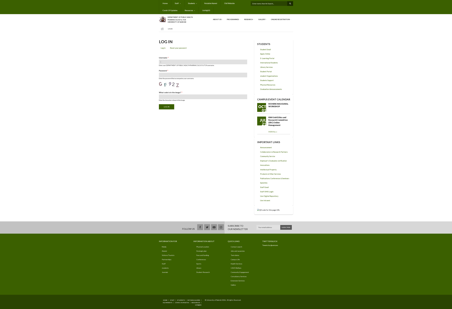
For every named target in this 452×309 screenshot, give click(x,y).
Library (198, 268)
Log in (164, 48)
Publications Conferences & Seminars (274, 178)
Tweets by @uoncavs (270, 245)
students (165, 268)
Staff (177, 3)
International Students (269, 63)
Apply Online (265, 54)
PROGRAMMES (233, 19)
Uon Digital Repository (269, 196)
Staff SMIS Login (266, 192)
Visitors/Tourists (168, 255)
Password (163, 71)
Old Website (229, 3)
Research (248, 19)
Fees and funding (202, 255)
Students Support (267, 80)
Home (165, 3)
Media (164, 247)
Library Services (266, 67)
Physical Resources (267, 85)
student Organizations (269, 76)
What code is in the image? (170, 92)
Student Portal (266, 71)
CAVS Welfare (236, 268)
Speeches (263, 183)
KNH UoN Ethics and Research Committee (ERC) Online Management (278, 121)
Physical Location (202, 247)
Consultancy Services (239, 276)
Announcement (266, 147)
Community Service (267, 156)
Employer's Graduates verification (273, 161)
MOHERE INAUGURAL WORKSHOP (278, 105)
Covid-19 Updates (170, 10)
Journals (165, 272)
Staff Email (264, 187)
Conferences (201, 259)
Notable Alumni (210, 3)
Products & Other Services (270, 174)
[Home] (162, 19)
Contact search (236, 247)
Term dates (235, 255)
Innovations (265, 165)
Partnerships (166, 259)
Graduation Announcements (271, 89)
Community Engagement (240, 272)
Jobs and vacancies (238, 251)
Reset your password (178, 48)
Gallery (261, 19)
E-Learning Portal (267, 58)
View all (272, 132)
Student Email (265, 49)
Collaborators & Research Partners (274, 152)
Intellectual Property (268, 170)
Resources (189, 10)
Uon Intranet (265, 200)
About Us (217, 19)
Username (163, 58)
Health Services (236, 264)
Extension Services (238, 281)
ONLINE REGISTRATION (280, 19)
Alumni (164, 251)
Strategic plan (201, 251)
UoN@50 (206, 10)
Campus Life (235, 259)
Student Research (203, 272)
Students (191, 3)
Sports (198, 264)
